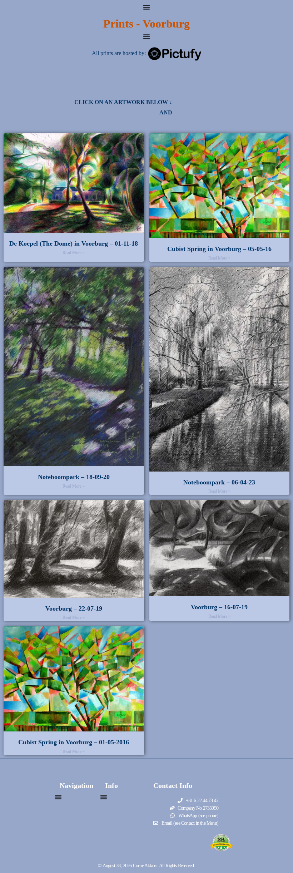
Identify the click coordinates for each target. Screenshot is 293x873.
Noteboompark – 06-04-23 (219, 482)
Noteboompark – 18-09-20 (74, 476)
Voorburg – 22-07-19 (73, 608)
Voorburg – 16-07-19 (219, 607)
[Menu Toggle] (146, 7)
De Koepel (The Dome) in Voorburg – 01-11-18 (73, 243)
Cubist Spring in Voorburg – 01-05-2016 (73, 742)
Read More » (74, 252)
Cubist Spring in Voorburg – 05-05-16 (219, 248)
